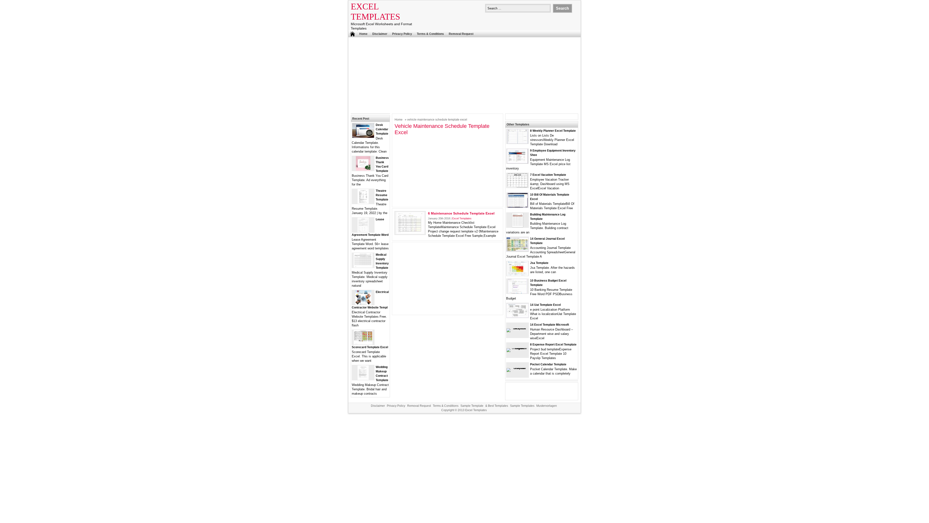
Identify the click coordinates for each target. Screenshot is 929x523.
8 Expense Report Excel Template (553, 344)
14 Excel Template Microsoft (549, 324)
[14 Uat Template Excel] (517, 316)
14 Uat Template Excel (545, 305)
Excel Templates (462, 218)
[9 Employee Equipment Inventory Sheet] (517, 162)
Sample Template (471, 406)
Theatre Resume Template (382, 195)
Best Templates (498, 406)
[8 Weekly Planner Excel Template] (517, 142)
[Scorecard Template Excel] (363, 343)
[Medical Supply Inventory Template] (363, 266)
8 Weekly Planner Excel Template (553, 130)
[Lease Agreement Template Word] (363, 231)
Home (363, 34)
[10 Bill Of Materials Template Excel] (518, 206)
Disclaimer (379, 34)
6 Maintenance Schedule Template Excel (461, 213)
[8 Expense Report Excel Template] (517, 348)
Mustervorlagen (546, 406)
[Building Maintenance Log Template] (517, 226)
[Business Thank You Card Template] (363, 169)
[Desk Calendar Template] (363, 136)
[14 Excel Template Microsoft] (517, 328)
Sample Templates (522, 406)
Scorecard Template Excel (370, 347)
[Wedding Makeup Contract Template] (363, 379)
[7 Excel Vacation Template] (517, 186)
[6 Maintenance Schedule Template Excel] (410, 233)
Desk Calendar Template (382, 129)
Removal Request (461, 34)
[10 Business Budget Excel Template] (517, 292)
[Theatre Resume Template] (363, 202)
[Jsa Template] (517, 275)
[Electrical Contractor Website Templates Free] (363, 304)
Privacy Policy (402, 34)
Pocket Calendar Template (548, 364)
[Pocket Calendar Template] (517, 368)
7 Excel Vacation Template (548, 175)
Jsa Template (539, 263)
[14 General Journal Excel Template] (517, 250)
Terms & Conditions (430, 34)
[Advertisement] (464, 75)
